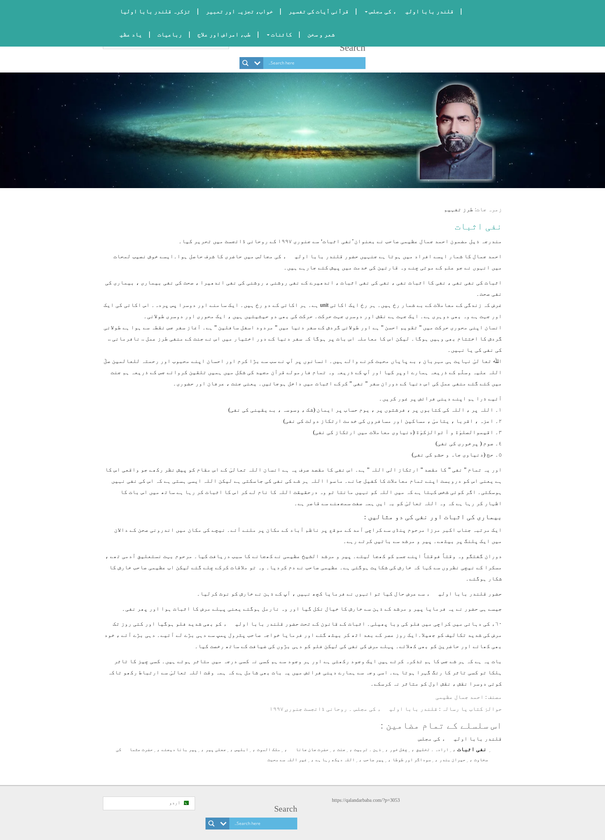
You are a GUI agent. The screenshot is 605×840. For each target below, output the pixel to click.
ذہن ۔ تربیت (367, 749)
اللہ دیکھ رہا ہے (335, 759)
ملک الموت (268, 749)
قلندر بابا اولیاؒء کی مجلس (411, 11)
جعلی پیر (216, 749)
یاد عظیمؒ (126, 34)
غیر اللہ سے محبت (287, 759)
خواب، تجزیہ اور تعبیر (239, 11)
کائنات (281, 34)
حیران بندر (452, 759)
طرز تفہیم (458, 209)
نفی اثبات (478, 226)
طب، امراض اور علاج (224, 34)
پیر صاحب (373, 759)
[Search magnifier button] (245, 63)
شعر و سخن (321, 34)
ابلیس (242, 749)
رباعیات (170, 34)
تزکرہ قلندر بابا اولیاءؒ (150, 11)
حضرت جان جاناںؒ (309, 749)
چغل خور (399, 749)
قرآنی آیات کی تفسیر (318, 11)
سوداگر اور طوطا (411, 759)
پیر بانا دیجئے (179, 749)
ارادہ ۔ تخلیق (432, 749)
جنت (341, 749)
